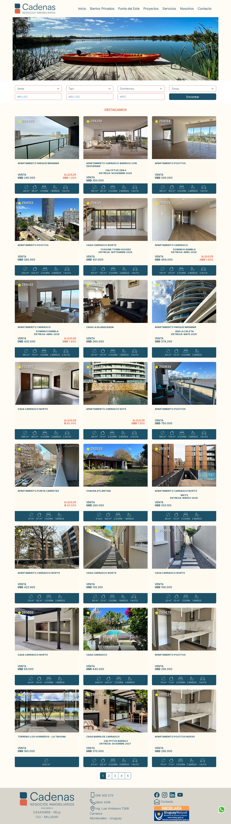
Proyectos (151, 8)
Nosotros (187, 8)
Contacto (205, 8)
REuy (57, 812)
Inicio (82, 8)
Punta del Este (129, 8)
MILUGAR (51, 817)
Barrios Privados (102, 8)
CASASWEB (41, 812)
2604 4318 (102, 802)
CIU (38, 817)
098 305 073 (104, 795)
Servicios (169, 8)
